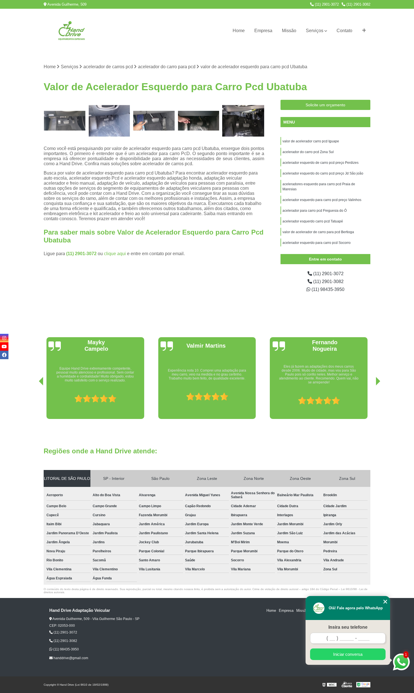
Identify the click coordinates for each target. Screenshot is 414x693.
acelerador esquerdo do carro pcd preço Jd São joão (322, 173)
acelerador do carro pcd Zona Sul (308, 152)
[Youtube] (4, 346)
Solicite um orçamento (325, 105)
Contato (344, 30)
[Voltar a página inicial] (72, 31)
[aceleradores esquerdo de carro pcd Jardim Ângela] (243, 121)
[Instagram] (4, 338)
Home (239, 30)
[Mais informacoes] (364, 30)
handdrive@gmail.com (70, 658)
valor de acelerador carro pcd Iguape (310, 141)
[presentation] (33, 403)
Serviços (314, 30)
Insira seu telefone (348, 627)
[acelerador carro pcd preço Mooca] (154, 121)
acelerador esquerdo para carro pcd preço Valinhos (322, 200)
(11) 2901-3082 (357, 4)
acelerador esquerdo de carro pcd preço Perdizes (320, 163)
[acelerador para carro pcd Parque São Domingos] (65, 121)
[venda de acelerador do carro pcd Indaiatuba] (199, 121)
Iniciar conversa (347, 654)
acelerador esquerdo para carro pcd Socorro (316, 243)
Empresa (263, 30)
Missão (289, 30)
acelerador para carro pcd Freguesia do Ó (314, 211)
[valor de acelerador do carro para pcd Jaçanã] (109, 121)
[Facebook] (4, 355)
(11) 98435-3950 (327, 289)
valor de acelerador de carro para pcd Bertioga (318, 232)
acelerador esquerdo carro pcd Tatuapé (312, 221)
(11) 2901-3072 (326, 4)
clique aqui (115, 253)
